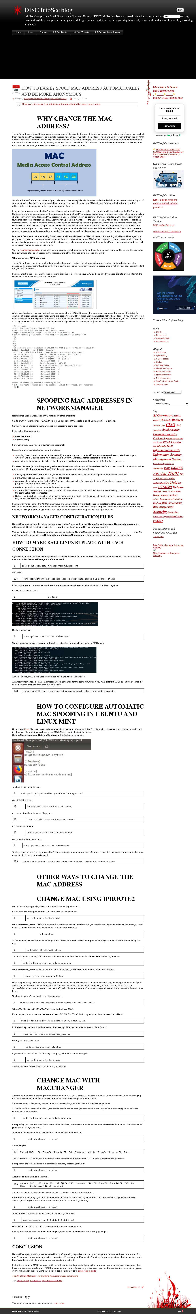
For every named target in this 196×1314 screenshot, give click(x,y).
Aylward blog (161, 356)
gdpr (155, 446)
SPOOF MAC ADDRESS (52, 1281)
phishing (173, 495)
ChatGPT (156, 425)
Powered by (161, 135)
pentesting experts (30, 250)
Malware (178, 487)
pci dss (178, 491)
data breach (157, 442)
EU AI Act (168, 442)
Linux (26, 729)
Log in (158, 332)
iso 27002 (172, 482)
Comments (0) (134, 1287)
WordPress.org (162, 341)
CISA (163, 425)
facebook (178, 442)
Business (177, 420)
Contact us (158, 536)
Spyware (166, 516)
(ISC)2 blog (161, 352)
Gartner (159, 362)
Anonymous (29, 99)
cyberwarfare (170, 438)
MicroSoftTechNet (163, 375)
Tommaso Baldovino (113, 1311)
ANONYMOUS (23, 1281)
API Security (165, 420)
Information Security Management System (167, 456)
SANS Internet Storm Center (167, 381)
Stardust (36, 1311)
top (179, 1311)
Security (160, 511)
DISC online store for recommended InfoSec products (165, 203)
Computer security (165, 434)
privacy (156, 499)
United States (176, 516)
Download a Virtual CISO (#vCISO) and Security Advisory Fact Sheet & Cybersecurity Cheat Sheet (168, 153)
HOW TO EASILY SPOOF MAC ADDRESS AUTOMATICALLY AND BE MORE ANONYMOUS (80, 91)
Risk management (163, 507)
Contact (43, 32)
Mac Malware (35, 1281)
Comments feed (162, 338)
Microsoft (157, 491)
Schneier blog (162, 384)
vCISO (158, 520)
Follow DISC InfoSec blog (168, 97)
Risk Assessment (172, 503)
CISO (170, 424)
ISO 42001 (165, 487)
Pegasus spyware (160, 495)
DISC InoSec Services (163, 225)
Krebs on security (163, 372)
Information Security (58, 99)
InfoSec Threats (81, 32)
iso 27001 (170, 473)
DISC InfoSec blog (48, 9)
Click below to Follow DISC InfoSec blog (165, 89)
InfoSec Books (60, 32)
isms (167, 467)
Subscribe (169, 126)
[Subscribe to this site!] (180, 11)
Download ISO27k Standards (167, 231)
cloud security (171, 429)
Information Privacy (42, 99)
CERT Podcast (162, 359)
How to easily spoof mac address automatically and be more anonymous (61, 104)
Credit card (159, 438)
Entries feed (161, 335)
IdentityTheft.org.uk (164, 368)
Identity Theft (165, 446)
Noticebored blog (163, 378)
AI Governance (163, 415)
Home (18, 32)
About (30, 32)
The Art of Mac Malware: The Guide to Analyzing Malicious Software (45, 1276)
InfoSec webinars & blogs (107, 32)
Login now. (59, 1303)
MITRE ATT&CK (168, 491)
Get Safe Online (162, 365)
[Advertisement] (98, 57)
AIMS (176, 415)
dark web (179, 438)
